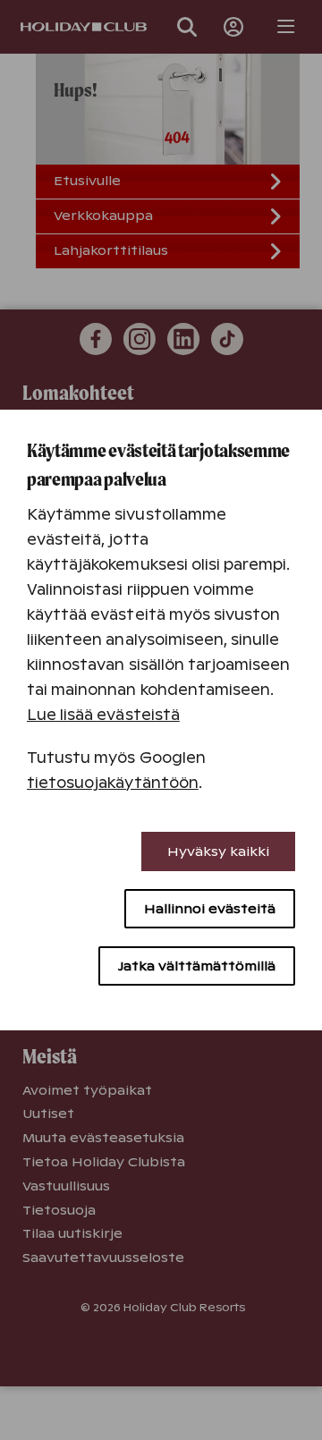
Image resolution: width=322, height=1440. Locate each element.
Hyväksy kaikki (218, 851)
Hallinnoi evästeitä (209, 909)
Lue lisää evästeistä (103, 715)
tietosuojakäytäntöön (113, 783)
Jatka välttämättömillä (196, 966)
